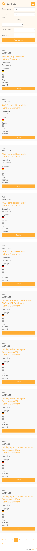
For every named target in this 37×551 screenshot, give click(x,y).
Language (5, 35)
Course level (4, 15)
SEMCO (34, 549)
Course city (6, 30)
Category (17, 19)
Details (18, 89)
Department (6, 9)
